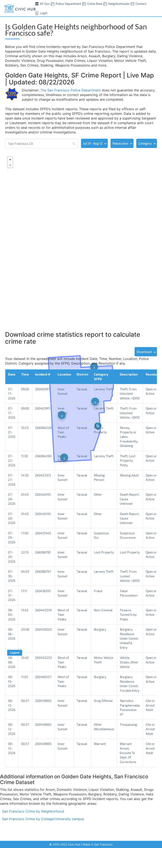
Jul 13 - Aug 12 (93, 143)
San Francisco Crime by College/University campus (43, 819)
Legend (14, 652)
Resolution (120, 143)
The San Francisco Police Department (70, 90)
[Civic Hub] (19, 8)
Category (145, 143)
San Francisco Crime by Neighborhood (33, 811)
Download (144, 352)
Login (43, 13)
